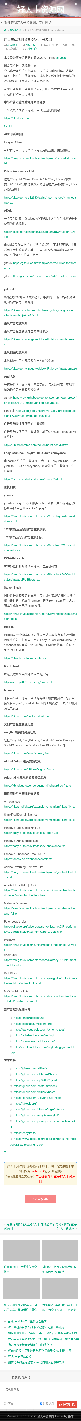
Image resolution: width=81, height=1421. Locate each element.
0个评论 (32, 49)
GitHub (8, 126)
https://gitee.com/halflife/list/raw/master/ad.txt (33, 479)
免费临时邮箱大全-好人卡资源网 (22, 1226)
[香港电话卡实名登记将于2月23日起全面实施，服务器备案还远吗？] (60, 1288)
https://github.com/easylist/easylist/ (26, 753)
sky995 (30, 45)
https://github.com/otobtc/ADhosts (35, 1074)
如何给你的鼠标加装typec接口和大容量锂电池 (36, 1362)
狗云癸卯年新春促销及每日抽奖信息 (30, 1345)
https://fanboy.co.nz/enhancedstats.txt (28, 859)
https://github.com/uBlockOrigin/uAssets (29, 769)
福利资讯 (15, 30)
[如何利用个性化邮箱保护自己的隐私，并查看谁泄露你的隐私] (21, 1288)
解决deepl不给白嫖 (19, 1356)
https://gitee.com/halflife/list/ (31, 1068)
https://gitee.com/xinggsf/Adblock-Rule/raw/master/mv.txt (40, 368)
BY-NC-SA (37, 1171)
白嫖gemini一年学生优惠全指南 (27, 1321)
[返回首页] (5, 30)
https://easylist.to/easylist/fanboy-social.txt (31, 832)
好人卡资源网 (45, 1416)
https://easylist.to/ (25, 1133)
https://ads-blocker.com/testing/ (34, 1035)
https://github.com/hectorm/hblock (35, 1086)
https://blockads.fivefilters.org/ (33, 1023)
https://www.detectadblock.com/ (34, 1041)
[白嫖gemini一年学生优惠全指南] (21, 1250)
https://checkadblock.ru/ (29, 1018)
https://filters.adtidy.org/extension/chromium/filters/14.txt (39, 806)
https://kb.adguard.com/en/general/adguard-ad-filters (37, 785)
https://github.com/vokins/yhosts (34, 1092)
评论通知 (48, 1403)
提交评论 (68, 1404)
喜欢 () (43, 1199)
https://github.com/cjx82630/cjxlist (35, 1080)
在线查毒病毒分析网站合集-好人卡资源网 (59, 1226)
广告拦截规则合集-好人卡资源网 (28, 39)
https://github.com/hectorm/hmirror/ (26, 716)
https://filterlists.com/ (17, 118)
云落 (71, 1416)
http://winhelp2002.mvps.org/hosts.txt (28, 682)
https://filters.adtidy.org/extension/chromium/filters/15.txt (39, 819)
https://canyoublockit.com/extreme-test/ (39, 1029)
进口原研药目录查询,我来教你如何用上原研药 (36, 1327)
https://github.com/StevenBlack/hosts (38, 1097)
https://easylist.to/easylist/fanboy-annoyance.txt (34, 846)
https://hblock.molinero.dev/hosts (25, 658)
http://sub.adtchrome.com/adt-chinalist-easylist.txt (36, 445)
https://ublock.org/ (25, 1103)
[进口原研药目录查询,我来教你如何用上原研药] (60, 1250)
